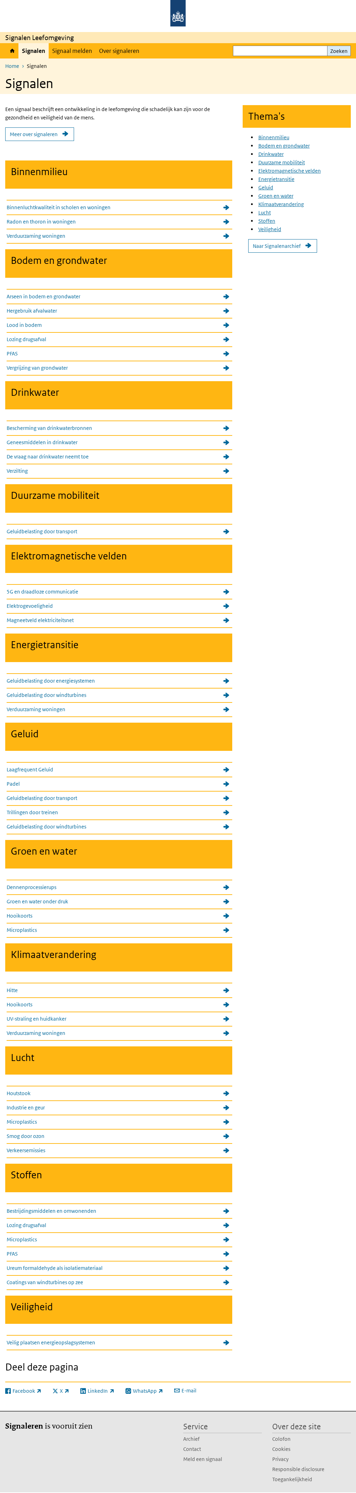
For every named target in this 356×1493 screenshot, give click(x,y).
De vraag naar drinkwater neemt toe (48, 456)
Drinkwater (271, 154)
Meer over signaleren (34, 134)
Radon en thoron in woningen (41, 221)
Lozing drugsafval (26, 339)
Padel (13, 783)
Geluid (265, 187)
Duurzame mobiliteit (281, 162)
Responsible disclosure (298, 1469)
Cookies (281, 1449)
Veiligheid (269, 229)
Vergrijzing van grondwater (37, 367)
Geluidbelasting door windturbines (46, 695)
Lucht (264, 212)
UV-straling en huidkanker (36, 1018)
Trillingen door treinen (32, 812)
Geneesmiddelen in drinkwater (42, 442)
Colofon (281, 1439)
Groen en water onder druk (37, 901)
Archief (191, 1439)
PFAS (12, 353)
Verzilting (17, 470)
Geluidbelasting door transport (42, 531)
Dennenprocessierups (31, 887)
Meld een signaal (202, 1459)
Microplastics (22, 930)
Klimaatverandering (281, 204)
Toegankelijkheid (292, 1479)
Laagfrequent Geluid (30, 769)
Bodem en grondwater (284, 145)
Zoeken (339, 51)
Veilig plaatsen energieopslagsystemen (51, 1342)
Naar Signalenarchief (277, 246)
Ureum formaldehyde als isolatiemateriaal (55, 1268)
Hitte (12, 990)
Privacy (280, 1459)
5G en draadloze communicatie (42, 591)
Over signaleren (119, 51)
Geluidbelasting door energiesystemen (51, 680)
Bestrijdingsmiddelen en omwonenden (51, 1211)
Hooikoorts (19, 915)
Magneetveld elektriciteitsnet (40, 620)
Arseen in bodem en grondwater (43, 296)
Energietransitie (276, 179)
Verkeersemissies (26, 1150)
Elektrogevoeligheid (30, 606)
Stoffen (266, 221)
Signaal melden (72, 51)
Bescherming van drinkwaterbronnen (49, 428)
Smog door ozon (25, 1136)
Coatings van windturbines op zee (45, 1282)
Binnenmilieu (273, 137)
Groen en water (275, 195)
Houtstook (19, 1093)
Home (11, 50)
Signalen (33, 51)
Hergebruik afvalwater (32, 310)
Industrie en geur (26, 1107)
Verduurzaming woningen (36, 236)
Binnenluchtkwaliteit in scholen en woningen (59, 207)
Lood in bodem (24, 325)
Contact (192, 1449)
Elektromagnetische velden (289, 170)
